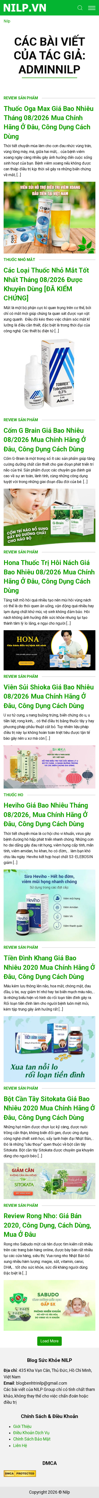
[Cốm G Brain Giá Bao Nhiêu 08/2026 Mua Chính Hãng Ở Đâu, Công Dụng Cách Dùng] (49, 517)
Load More (49, 1341)
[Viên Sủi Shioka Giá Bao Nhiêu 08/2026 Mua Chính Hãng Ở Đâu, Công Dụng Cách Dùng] (49, 766)
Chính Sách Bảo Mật (31, 1439)
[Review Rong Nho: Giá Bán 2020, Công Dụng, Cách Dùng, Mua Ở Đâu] (49, 1305)
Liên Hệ (20, 1445)
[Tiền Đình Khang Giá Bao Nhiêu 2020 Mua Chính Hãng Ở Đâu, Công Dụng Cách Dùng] (49, 1049)
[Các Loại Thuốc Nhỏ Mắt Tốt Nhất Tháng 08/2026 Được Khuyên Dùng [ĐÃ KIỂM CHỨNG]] (49, 375)
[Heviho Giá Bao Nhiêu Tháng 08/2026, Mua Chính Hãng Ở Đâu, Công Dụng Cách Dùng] (49, 905)
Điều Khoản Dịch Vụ (31, 1432)
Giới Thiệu (22, 1426)
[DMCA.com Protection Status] (20, 1473)
